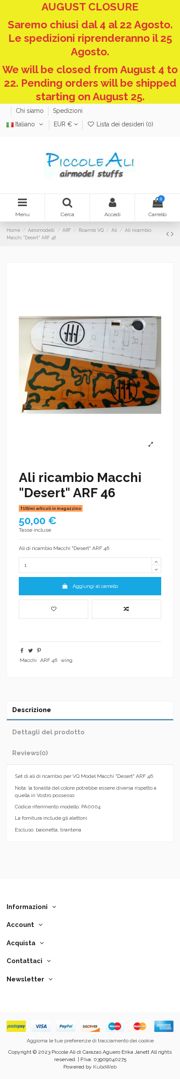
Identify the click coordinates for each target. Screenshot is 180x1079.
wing (67, 660)
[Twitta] (30, 651)
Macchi (28, 660)
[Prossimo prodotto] (172, 233)
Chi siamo (30, 110)
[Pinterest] (39, 651)
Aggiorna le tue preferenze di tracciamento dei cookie (90, 1041)
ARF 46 (48, 660)
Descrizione (31, 709)
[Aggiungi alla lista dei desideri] (53, 609)
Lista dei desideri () (124, 124)
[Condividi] (22, 651)
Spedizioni (68, 110)
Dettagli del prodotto (48, 732)
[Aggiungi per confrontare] (126, 609)
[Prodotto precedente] (168, 233)
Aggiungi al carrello (95, 586)
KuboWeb (105, 1067)
